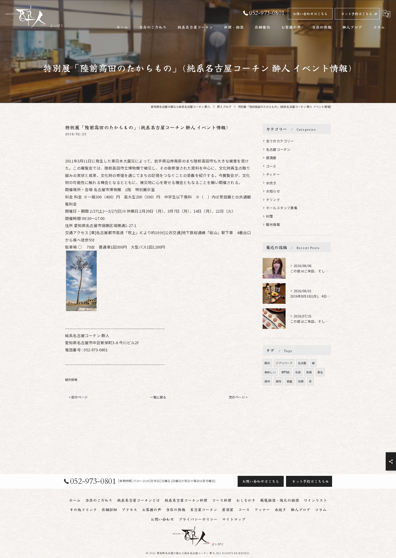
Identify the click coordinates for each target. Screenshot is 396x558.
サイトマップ (233, 519)
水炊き (271, 182)
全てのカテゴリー (280, 140)
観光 (267, 363)
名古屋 (302, 363)
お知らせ (273, 191)
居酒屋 (271, 157)
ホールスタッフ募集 (281, 207)
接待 (267, 381)
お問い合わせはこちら (310, 13)
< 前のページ (78, 397)
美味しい (270, 372)
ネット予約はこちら (356, 13)
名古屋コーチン (278, 149)
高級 (309, 372)
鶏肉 (278, 381)
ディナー (273, 174)
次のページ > (238, 397)
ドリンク (273, 199)
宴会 (320, 372)
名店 (298, 372)
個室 (289, 381)
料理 (269, 216)
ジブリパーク (284, 363)
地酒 (300, 381)
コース (271, 166)
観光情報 (71, 379)
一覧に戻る (158, 397)
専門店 (285, 372)
